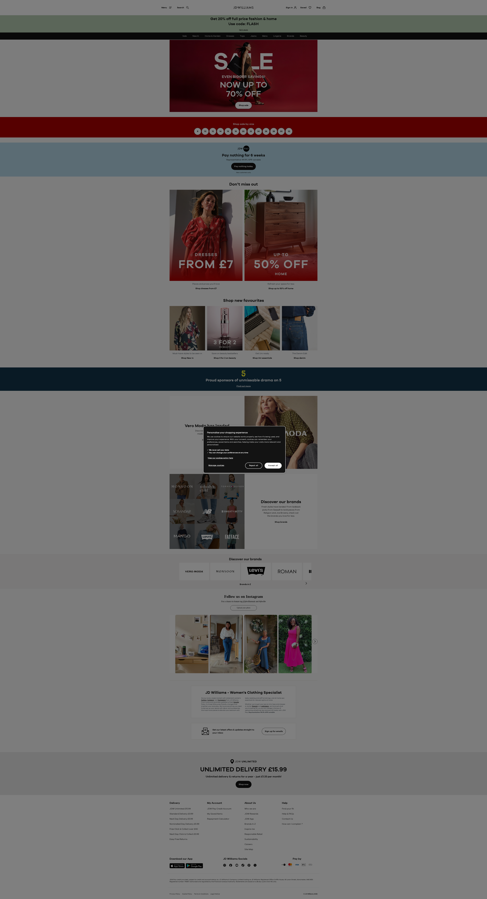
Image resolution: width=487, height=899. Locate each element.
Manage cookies (216, 465)
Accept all (273, 465)
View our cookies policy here (220, 458)
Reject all (253, 465)
